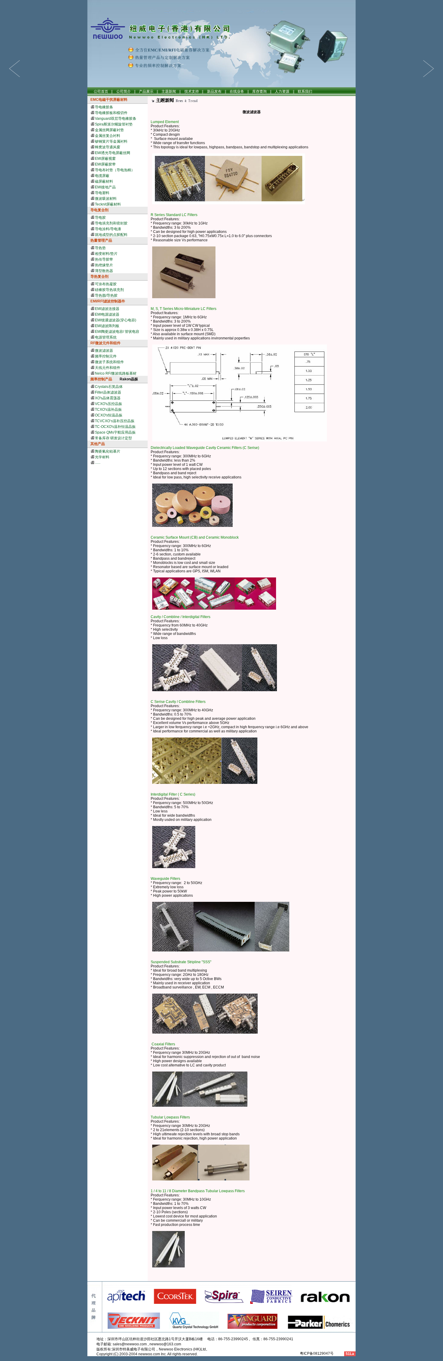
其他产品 (97, 444)
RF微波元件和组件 (105, 343)
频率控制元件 (106, 356)
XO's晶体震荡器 (108, 398)
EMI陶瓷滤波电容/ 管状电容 (117, 331)
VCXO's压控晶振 (108, 404)
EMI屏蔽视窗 (105, 158)
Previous (428, 68)
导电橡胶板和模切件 (111, 113)
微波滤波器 (104, 350)
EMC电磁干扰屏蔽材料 (108, 99)
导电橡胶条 (104, 107)
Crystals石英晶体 (109, 387)
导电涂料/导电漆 (108, 229)
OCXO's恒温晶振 (108, 415)
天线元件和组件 (107, 368)
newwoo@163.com (165, 1344)
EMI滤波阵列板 (107, 326)
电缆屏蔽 (102, 176)
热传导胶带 (104, 259)
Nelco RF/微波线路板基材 (116, 373)
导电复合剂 (99, 210)
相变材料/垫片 (106, 254)
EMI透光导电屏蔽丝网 (112, 153)
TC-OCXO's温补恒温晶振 (115, 427)
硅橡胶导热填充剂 (109, 290)
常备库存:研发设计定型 (113, 438)
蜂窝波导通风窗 (107, 147)
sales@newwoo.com (130, 1344)
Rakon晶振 (129, 379)
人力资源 (282, 91)
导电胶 (100, 217)
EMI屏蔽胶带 (105, 164)
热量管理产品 (101, 240)
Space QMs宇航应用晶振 (115, 432)
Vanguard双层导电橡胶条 (115, 118)
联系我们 (305, 91)
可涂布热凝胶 (106, 284)
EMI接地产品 (105, 187)
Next (14, 68)
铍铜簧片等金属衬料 (111, 141)
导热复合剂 (99, 276)
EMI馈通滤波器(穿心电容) (115, 320)
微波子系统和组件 (109, 362)
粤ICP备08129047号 (316, 1353)
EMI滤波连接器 (107, 309)
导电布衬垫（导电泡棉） (115, 170)
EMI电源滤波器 (107, 314)
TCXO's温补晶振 (108, 409)
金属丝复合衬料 (107, 136)
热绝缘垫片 (104, 265)
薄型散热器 (104, 271)
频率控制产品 (101, 379)
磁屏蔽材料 (104, 181)
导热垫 (100, 248)
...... (97, 462)
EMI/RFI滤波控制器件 (107, 301)
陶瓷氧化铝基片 (107, 451)
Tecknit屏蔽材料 (108, 204)
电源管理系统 (106, 337)
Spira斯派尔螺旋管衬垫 (114, 124)
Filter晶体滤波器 (108, 392)
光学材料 (102, 457)
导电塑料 (102, 193)
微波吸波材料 (106, 198)
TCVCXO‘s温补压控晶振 (114, 421)
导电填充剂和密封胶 (111, 223)
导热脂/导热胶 (106, 295)
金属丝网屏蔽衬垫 (109, 130)
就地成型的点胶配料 (111, 235)
